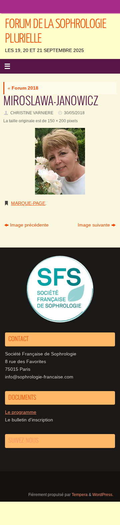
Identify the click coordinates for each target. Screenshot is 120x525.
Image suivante (94, 225)
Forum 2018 (23, 88)
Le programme (20, 412)
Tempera (80, 494)
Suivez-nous (23, 440)
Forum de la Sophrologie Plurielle (55, 31)
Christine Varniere (31, 113)
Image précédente (29, 225)
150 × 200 (57, 121)
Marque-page (28, 203)
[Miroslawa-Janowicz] (60, 161)
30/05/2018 (74, 113)
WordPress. (102, 494)
